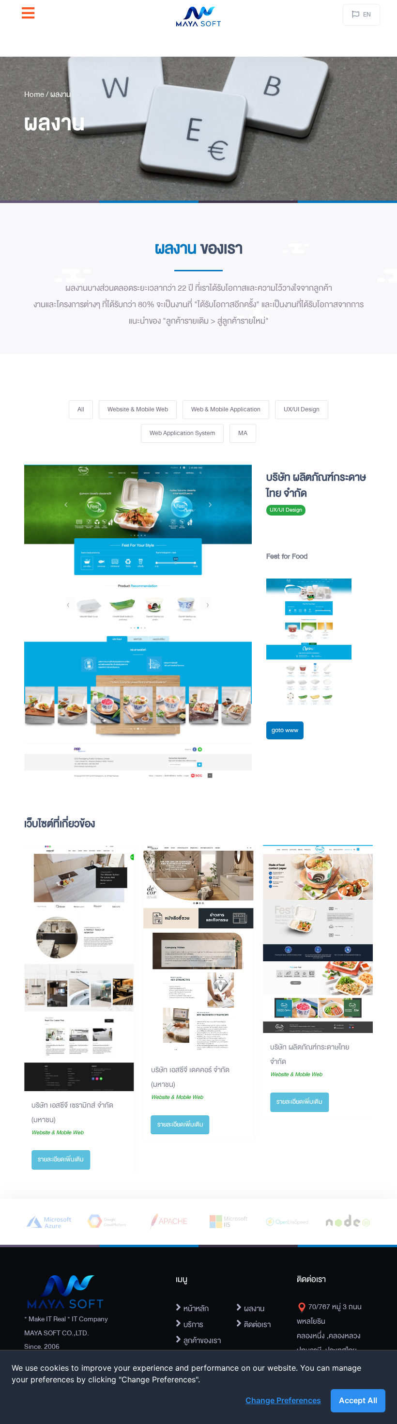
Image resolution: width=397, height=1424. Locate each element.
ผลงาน (60, 94)
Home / (37, 94)
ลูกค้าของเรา (202, 1340)
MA (242, 433)
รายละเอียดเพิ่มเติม (61, 1159)
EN (367, 14)
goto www (285, 730)
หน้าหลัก (196, 1308)
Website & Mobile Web (137, 409)
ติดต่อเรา (257, 1324)
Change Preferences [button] (283, 1400)
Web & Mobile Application (225, 409)
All (80, 409)
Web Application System (182, 433)
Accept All (358, 1400)
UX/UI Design (302, 409)
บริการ (193, 1324)
